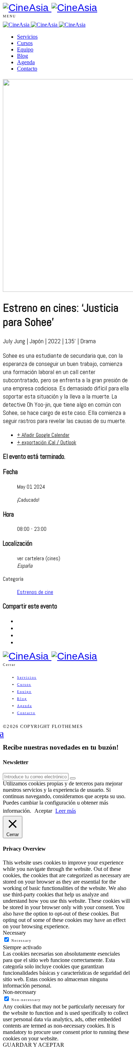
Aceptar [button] (43, 811)
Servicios (27, 37)
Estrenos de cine (35, 592)
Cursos (25, 43)
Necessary (21, 940)
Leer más (65, 811)
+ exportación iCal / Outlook (46, 442)
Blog (22, 56)
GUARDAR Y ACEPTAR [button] (33, 1045)
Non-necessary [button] (19, 992)
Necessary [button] (14, 933)
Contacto (27, 69)
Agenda (26, 62)
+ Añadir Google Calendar (43, 435)
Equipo (25, 49)
